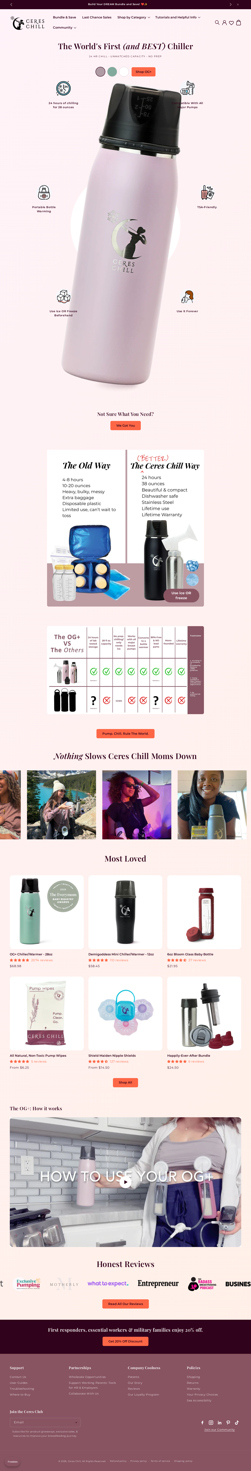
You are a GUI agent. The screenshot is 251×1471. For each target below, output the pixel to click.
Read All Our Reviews (125, 1304)
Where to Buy (20, 1394)
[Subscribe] (76, 1422)
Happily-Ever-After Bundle (188, 1055)
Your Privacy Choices (202, 1394)
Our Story (135, 1383)
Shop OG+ (143, 72)
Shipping (193, 1377)
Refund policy (118, 1461)
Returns (192, 1383)
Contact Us (18, 1377)
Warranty (193, 1388)
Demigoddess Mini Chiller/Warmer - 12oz (121, 954)
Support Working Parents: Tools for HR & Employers (92, 1385)
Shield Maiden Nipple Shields (112, 1055)
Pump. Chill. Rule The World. (125, 734)
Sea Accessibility (199, 1400)
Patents (133, 1377)
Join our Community (219, 1429)
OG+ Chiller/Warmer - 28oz (31, 954)
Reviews (134, 1388)
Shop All (125, 1082)
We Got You (125, 425)
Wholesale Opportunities (87, 1377)
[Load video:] (125, 1182)
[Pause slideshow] (237, 4)
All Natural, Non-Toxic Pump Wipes (38, 1055)
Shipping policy (183, 1461)
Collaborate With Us (84, 1393)
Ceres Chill (74, 1461)
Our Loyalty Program (143, 1394)
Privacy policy (138, 1461)
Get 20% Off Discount (125, 1341)
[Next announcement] (230, 4)
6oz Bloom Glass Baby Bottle (190, 954)
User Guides (19, 1383)
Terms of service (160, 1461)
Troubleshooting (22, 1388)
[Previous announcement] (11, 4)
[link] (31, 1289)
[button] (133, 17)
